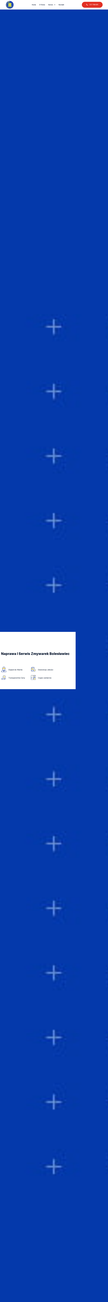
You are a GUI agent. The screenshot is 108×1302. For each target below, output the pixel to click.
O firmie (42, 5)
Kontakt (61, 5)
